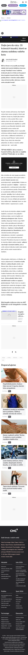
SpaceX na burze (4, 617)
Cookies (22, 645)
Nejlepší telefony (4, 619)
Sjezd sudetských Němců (6, 599)
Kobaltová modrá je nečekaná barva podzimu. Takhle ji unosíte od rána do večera (13, 412)
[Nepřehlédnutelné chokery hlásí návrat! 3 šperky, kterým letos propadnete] (14, 375)
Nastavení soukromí (9, 647)
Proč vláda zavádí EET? (6, 601)
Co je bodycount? (5, 578)
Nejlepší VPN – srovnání (6, 625)
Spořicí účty (18, 619)
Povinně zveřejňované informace (17, 651)
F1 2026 (18, 603)
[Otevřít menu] (25, 2)
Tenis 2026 (18, 601)
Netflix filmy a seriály (5, 628)
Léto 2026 (19, 562)
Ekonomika (19, 613)
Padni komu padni (5, 603)
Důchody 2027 (19, 623)
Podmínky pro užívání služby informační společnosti (14, 644)
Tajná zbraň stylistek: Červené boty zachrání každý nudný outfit (13, 488)
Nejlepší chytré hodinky (6, 623)
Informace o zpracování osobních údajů (12, 645)
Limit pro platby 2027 (20, 621)
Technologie (5, 613)
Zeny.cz (2, 18)
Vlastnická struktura (18, 647)
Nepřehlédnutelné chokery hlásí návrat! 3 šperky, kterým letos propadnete (13, 386)
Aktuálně (4, 562)
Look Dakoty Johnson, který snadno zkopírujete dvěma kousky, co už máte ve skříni (13, 463)
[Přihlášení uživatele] (22, 2)
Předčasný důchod (20, 617)
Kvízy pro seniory (5, 574)
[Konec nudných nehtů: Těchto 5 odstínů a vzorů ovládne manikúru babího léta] (14, 427)
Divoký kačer (4, 607)
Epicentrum (3, 566)
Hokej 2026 (18, 599)
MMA (17, 595)
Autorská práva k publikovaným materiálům (14, 642)
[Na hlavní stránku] (14, 2)
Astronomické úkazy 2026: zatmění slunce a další (21, 575)
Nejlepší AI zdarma (5, 621)
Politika (3, 591)
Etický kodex (6, 651)
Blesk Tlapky (14, 542)
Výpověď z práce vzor (5, 605)
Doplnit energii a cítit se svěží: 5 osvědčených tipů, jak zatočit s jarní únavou (22, 314)
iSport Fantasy (9, 544)
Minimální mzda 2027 (20, 625)
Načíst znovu (14, 167)
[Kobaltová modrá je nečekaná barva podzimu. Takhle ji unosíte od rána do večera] (14, 401)
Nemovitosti (9, 547)
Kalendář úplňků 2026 (6, 576)
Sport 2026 (19, 591)
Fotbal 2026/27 (19, 597)
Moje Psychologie (6, 542)
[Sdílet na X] (15, 352)
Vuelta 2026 (9, 556)
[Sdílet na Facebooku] (12, 352)
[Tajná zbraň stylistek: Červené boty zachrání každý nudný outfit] (14, 478)
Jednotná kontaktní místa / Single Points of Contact (14, 649)
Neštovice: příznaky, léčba (6, 568)
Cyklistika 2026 (19, 608)
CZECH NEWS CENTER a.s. (20, 635)
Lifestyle (8, 18)
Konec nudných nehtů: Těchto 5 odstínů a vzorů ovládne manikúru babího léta (13, 437)
